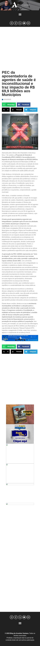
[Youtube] (24, 23)
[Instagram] (11, 23)
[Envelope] (28, 23)
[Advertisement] (20, 49)
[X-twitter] (20, 23)
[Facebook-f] (16, 23)
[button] (20, 14)
